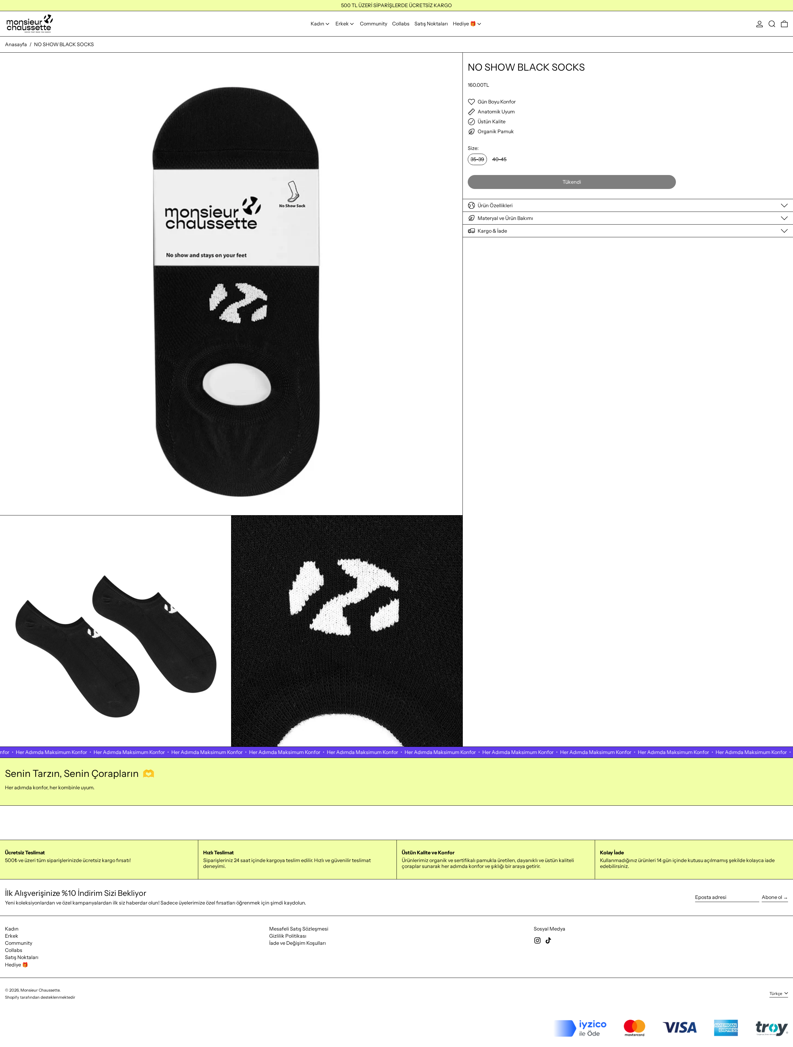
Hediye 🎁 (16, 965)
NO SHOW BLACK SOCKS (64, 44)
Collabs (13, 950)
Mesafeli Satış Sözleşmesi (298, 929)
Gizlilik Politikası (287, 936)
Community (18, 943)
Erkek (11, 936)
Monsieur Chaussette (39, 990)
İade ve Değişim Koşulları (297, 943)
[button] (772, 23)
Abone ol (772, 897)
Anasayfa (16, 44)
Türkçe (776, 993)
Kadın (12, 929)
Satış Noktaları (21, 957)
